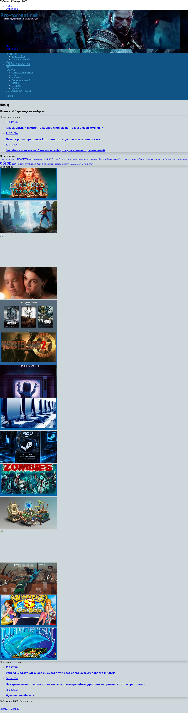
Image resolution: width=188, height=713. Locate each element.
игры (158, 159)
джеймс (148, 159)
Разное (11, 69)
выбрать (140, 159)
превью (39, 163)
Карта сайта (18, 56)
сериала (65, 164)
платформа (30, 164)
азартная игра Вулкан (80, 159)
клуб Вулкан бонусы (169, 159)
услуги (83, 164)
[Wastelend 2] (28, 364)
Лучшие (47, 159)
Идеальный (33, 159)
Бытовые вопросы (18, 91)
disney (2, 159)
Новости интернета (22, 72)
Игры (14, 75)
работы (58, 164)
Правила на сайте (21, 59)
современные (74, 164)
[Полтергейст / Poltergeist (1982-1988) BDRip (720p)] (28, 397)
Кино (9, 67)
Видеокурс (21, 158)
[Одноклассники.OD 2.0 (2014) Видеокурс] (28, 265)
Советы (69, 159)
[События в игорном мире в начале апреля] (28, 429)
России (55, 159)
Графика (16, 85)
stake (13, 159)
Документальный (21, 80)
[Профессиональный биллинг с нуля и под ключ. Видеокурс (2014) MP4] (28, 561)
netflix (8, 159)
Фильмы (16, 77)
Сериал (62, 159)
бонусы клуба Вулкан (118, 159)
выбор (133, 159)
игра (153, 159)
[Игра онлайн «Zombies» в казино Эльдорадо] (28, 495)
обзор (5, 163)
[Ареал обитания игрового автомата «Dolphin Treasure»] (28, 659)
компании (182, 159)
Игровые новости (18, 64)
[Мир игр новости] (19, 41)
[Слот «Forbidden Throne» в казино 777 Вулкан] (28, 199)
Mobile (15, 83)
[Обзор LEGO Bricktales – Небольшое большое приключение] (28, 528)
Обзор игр (12, 62)
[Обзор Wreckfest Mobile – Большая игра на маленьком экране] (28, 594)
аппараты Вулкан (97, 159)
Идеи (40, 159)
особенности (18, 164)
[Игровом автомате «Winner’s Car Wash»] (28, 626)
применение (49, 164)
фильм (90, 164)
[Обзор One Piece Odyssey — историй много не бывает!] (28, 232)
